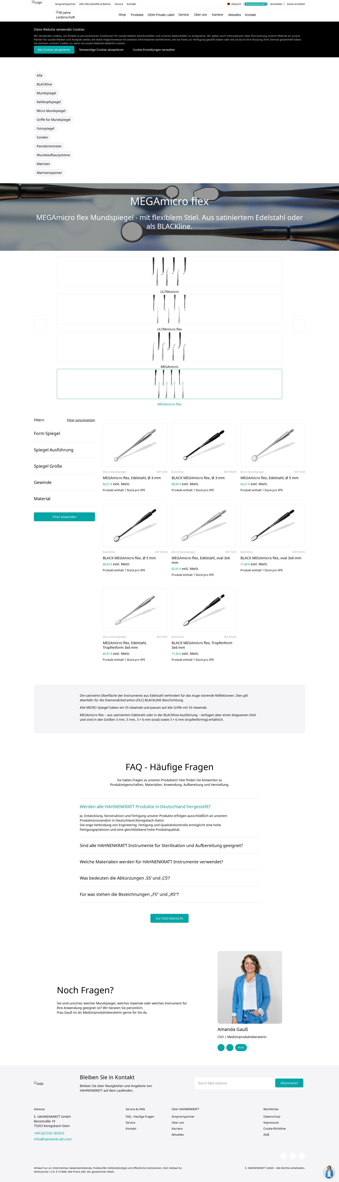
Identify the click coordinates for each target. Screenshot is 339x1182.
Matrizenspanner (49, 172)
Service (119, 4)
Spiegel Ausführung (53, 449)
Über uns (178, 1123)
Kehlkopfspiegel (49, 102)
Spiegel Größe (48, 466)
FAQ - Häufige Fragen (140, 1117)
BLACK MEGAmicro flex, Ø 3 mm (198, 478)
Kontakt (131, 4)
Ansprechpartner (65, 4)
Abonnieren (289, 1083)
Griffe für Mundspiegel (53, 119)
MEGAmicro (169, 367)
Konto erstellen (296, 4)
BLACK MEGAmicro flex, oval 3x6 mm (270, 558)
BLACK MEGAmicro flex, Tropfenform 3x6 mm (202, 645)
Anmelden (276, 4)
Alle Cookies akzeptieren (54, 50)
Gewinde (43, 482)
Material (42, 498)
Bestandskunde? (256, 4)
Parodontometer (49, 146)
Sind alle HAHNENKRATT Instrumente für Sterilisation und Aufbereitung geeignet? (161, 845)
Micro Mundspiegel (51, 111)
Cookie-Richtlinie (274, 1129)
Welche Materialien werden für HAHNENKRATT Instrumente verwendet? (151, 861)
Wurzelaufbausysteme (53, 155)
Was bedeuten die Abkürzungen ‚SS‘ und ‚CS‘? (125, 878)
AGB (266, 1135)
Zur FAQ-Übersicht (169, 918)
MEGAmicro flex (169, 404)
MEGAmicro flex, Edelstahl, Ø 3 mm (132, 478)
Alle (39, 75)
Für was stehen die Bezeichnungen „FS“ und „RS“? (129, 894)
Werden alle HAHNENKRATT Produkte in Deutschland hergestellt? (145, 806)
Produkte (137, 15)
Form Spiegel (47, 433)
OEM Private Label (161, 15)
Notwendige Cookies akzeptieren (101, 50)
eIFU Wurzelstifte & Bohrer (95, 4)
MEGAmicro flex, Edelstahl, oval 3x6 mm (201, 560)
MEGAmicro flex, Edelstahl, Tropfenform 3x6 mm (125, 645)
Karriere (177, 1129)
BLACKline (44, 84)
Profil (241, 1047)
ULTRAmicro (169, 292)
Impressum (271, 1123)
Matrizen (43, 164)
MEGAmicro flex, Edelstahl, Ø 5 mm (269, 478)
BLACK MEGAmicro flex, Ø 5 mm (129, 558)
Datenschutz (271, 1117)
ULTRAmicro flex (169, 329)
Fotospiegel (45, 128)
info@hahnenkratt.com (53, 1139)
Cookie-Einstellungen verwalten (154, 50)
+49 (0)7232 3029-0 (49, 1133)
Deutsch (236, 4)
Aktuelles (234, 15)
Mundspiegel (46, 93)
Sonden (42, 137)
